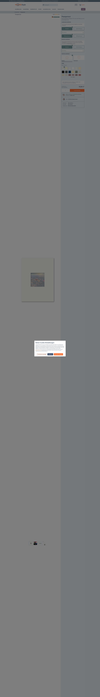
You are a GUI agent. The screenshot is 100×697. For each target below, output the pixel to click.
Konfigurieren (50, 354)
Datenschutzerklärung (38, 350)
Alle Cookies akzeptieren (58, 354)
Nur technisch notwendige (42, 354)
